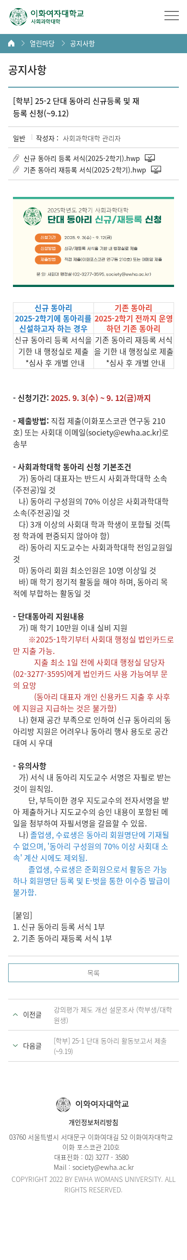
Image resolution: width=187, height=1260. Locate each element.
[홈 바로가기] (11, 43)
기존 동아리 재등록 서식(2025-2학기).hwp (84, 169)
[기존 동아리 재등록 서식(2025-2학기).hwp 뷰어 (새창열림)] (157, 169)
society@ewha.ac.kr (103, 1167)
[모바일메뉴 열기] (171, 15)
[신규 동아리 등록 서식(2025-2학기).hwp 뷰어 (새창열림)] (150, 158)
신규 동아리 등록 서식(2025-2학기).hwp (81, 158)
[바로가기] (46, 16)
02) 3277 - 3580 (107, 1157)
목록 (93, 972)
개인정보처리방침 (93, 1122)
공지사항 (82, 43)
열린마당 (42, 43)
